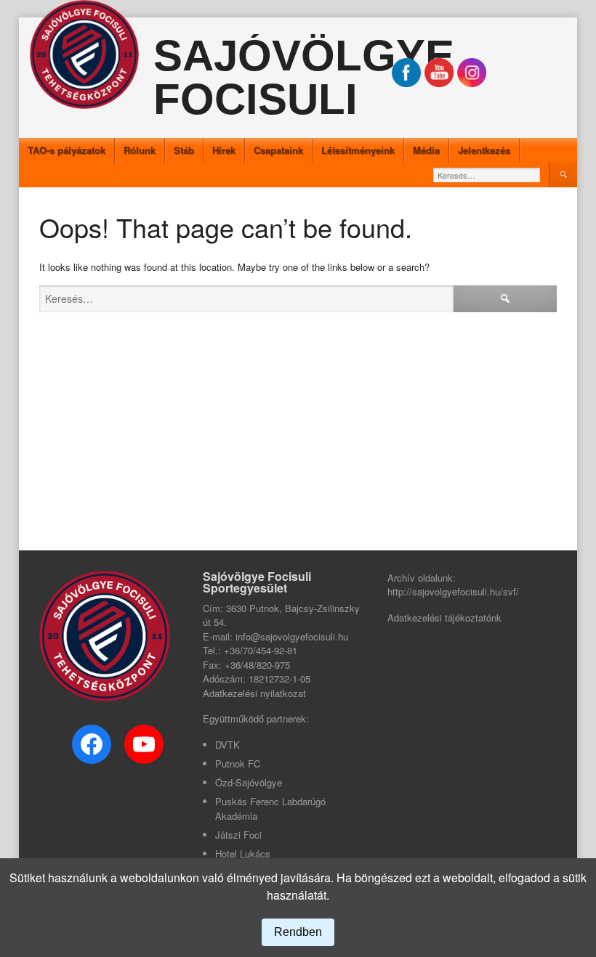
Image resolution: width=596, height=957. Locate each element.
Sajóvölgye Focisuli (303, 77)
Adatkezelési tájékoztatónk (444, 617)
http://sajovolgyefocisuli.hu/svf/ (453, 591)
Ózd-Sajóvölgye (248, 782)
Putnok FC (237, 763)
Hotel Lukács (242, 853)
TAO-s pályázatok (66, 150)
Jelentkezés (484, 150)
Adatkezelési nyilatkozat (254, 693)
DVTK (227, 745)
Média (426, 150)
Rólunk (140, 150)
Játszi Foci (238, 835)
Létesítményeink (358, 150)
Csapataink (278, 150)
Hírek (223, 150)
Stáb (184, 150)
